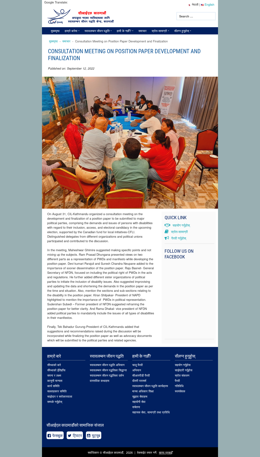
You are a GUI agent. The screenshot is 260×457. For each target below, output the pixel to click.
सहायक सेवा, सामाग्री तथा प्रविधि (151, 412)
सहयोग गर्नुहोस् (181, 225)
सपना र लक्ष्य (54, 375)
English (209, 4)
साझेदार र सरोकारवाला (59, 396)
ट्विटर (77, 435)
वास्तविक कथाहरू (99, 380)
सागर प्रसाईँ (165, 452)
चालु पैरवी (137, 365)
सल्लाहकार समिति (57, 391)
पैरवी (177, 380)
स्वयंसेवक (180, 391)
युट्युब (96, 435)
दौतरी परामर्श (139, 380)
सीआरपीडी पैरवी (141, 375)
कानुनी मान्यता (54, 380)
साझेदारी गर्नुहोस (183, 370)
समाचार (142, 31)
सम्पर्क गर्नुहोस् (54, 401)
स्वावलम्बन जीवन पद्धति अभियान (107, 365)
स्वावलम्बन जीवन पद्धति (97, 31)
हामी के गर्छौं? (124, 31)
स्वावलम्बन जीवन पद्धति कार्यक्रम (150, 386)
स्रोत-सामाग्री (159, 31)
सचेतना (136, 407)
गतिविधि (179, 386)
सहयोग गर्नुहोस (182, 365)
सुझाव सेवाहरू (139, 396)
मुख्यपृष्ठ (55, 31)
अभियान (136, 370)
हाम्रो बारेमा (71, 31)
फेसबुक (57, 435)
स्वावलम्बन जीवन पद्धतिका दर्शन (107, 375)
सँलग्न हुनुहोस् (181, 31)
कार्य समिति (53, 386)
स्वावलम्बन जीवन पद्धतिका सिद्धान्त (108, 370)
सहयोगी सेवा (138, 401)
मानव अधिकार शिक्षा (143, 391)
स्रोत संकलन (182, 375)
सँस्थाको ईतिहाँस (56, 370)
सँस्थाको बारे (54, 365)
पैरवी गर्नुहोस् (178, 238)
